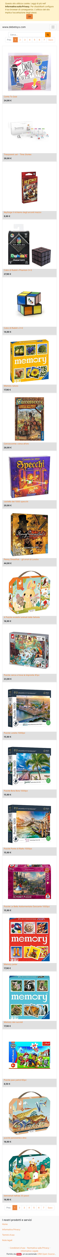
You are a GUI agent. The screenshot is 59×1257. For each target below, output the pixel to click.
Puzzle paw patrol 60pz (15, 1080)
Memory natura (11, 386)
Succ (50, 39)
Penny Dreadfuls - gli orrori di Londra (21, 559)
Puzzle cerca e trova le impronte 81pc (22, 675)
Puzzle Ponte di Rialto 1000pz (18, 848)
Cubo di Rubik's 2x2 (13, 328)
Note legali (7, 1240)
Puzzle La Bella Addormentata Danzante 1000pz (27, 906)
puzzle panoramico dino (15, 1138)
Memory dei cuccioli (13, 1022)
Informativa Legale (29, 1251)
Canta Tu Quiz (10, 96)
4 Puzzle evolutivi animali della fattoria (22, 617)
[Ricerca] (48, 34)
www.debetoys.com (14, 26)
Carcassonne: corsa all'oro (16, 443)
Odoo (19, 1254)
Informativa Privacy (11, 1229)
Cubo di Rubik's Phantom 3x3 (18, 270)
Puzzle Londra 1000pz (14, 733)
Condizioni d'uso (17, 1248)
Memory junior (10, 964)
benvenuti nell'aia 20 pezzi (16, 1195)
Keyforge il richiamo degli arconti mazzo (22, 212)
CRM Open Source (46, 1254)
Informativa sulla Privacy (17, 6)
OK (29, 16)
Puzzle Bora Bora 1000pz (16, 790)
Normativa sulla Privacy (38, 1248)
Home (5, 1224)
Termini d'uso (8, 1235)
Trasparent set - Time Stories (18, 154)
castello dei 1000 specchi (16, 501)
